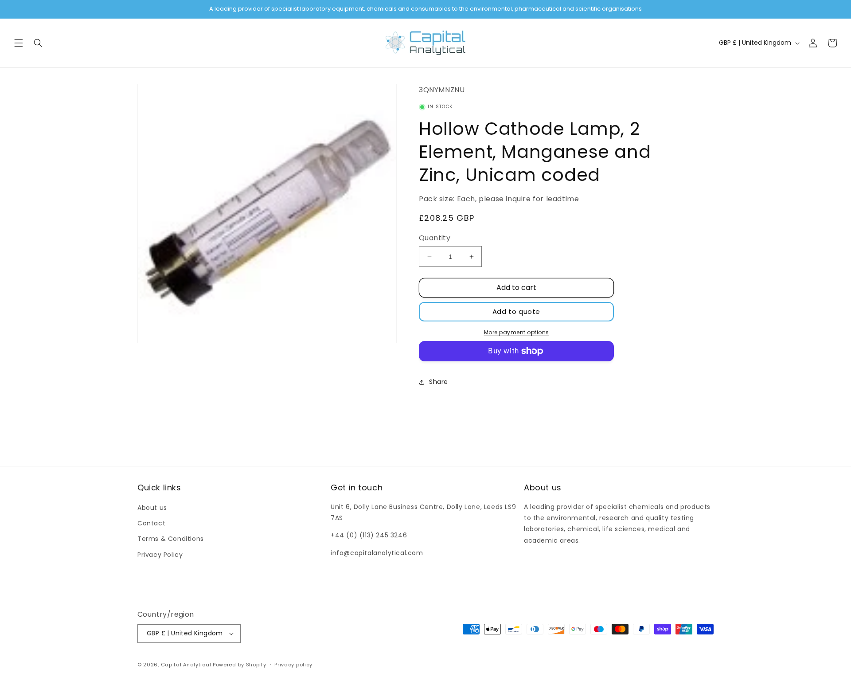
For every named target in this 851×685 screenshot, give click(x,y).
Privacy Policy (160, 554)
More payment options (516, 332)
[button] (18, 43)
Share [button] (438, 381)
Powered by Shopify (239, 664)
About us (152, 507)
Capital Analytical (186, 664)
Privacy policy (293, 664)
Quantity (434, 238)
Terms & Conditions (170, 538)
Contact (151, 523)
